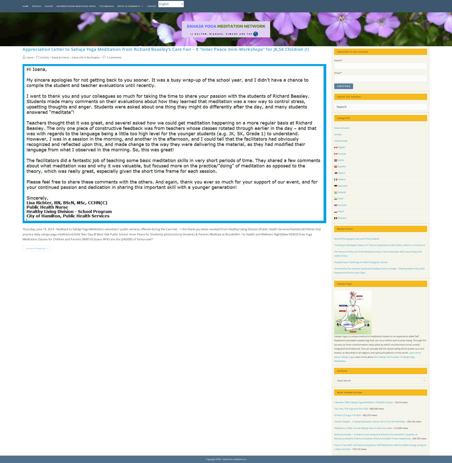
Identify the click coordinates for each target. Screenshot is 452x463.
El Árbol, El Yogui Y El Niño (347, 415)
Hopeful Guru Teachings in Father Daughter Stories (361, 262)
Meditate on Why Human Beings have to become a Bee (363, 428)
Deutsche (342, 185)
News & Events (60, 57)
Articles (44, 57)
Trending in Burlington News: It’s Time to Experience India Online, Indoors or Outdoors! (379, 245)
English (341, 147)
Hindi (340, 198)
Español (341, 166)
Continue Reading (38, 249)
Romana (341, 218)
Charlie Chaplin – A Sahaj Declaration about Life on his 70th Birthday (369, 421)
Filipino (341, 173)
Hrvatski (341, 205)
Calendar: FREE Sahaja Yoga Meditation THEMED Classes (363, 402)
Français (341, 153)
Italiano (341, 179)
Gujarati (341, 192)
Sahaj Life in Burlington (86, 57)
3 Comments (114, 57)
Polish (340, 211)
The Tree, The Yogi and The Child (351, 408)
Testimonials (340, 140)
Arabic (340, 160)
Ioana (30, 57)
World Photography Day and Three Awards (356, 238)
